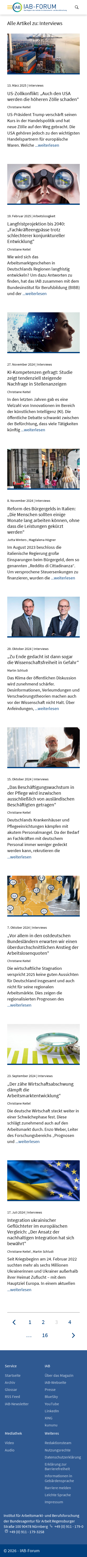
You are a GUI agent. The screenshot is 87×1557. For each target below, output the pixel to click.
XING (48, 1417)
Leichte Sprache (58, 1494)
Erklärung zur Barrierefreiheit (57, 1466)
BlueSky (51, 1396)
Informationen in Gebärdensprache (59, 1478)
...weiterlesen (47, 145)
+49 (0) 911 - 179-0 (68, 1526)
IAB (47, 1365)
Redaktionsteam (58, 1442)
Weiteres (52, 1433)
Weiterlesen (43, 40)
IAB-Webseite (55, 1382)
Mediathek (13, 1433)
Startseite (13, 1375)
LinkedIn (52, 1410)
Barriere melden (58, 1487)
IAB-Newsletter (17, 1403)
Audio (9, 1450)
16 (45, 1335)
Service (11, 1365)
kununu (51, 1424)
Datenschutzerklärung (63, 1457)
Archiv (10, 1382)
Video (9, 1442)
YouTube (52, 1403)
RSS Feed (12, 1396)
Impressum (54, 1501)
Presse (50, 1389)
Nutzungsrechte (58, 1450)
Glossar (11, 1389)
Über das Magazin (59, 1375)
